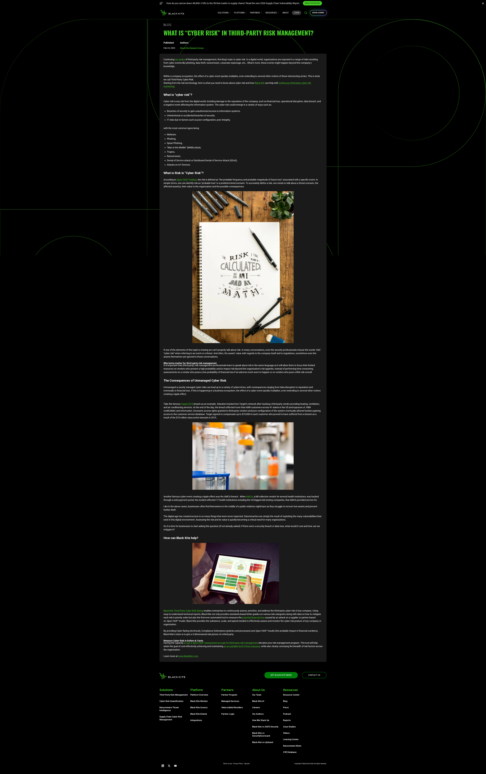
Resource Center (291, 695)
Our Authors (258, 714)
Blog (285, 701)
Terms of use (227, 764)
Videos (286, 733)
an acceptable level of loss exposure (242, 646)
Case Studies (289, 727)
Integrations (196, 720)
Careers (256, 707)
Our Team (256, 695)
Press (286, 707)
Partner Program (229, 695)
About (285, 13)
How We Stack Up (260, 720)
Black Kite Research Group (192, 48)
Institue (187, 179)
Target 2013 (187, 404)
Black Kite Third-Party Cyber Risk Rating (183, 610)
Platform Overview (199, 695)
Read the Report (287, 3)
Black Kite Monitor (199, 701)
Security (247, 764)
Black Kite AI (258, 701)
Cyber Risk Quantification (171, 701)
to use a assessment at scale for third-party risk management (221, 642)
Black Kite (260, 83)
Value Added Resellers (232, 707)
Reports (287, 720)
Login (296, 13)
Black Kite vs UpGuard (262, 742)
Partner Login (227, 714)
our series (180, 59)
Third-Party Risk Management (173, 695)
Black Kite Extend (198, 714)
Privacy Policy (238, 764)
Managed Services (230, 701)
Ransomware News (292, 746)
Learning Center (291, 739)
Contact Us (314, 675)
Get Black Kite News (281, 675)
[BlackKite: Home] (172, 12)
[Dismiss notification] (483, 4)
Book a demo (318, 13)
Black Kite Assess (199, 707)
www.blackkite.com (188, 656)
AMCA (249, 496)
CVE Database (290, 752)
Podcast (287, 714)
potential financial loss (253, 617)
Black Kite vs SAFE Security (265, 727)
